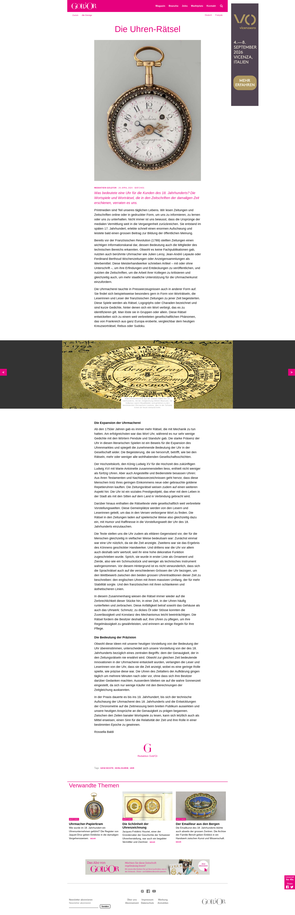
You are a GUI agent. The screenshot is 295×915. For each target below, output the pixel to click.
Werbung (163, 899)
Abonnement (132, 903)
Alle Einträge (87, 15)
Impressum (147, 899)
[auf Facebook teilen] (287, 887)
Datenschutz (147, 903)
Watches (139, 188)
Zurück (75, 15)
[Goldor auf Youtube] (154, 891)
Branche (173, 6)
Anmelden (163, 903)
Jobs (185, 6)
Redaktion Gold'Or (105, 188)
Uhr (132, 768)
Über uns (132, 899)
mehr (93, 838)
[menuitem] (208, 15)
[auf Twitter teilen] (292, 887)
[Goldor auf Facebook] (148, 891)
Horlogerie (122, 768)
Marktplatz (197, 6)
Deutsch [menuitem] (208, 15)
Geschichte (107, 768)
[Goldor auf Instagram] (142, 891)
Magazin (160, 6)
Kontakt (211, 6)
